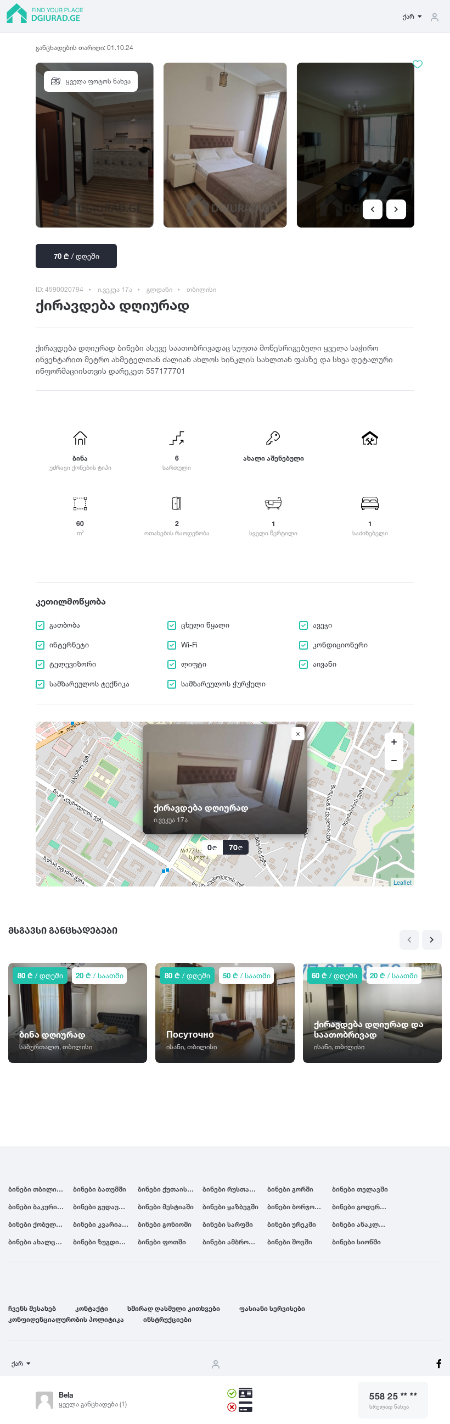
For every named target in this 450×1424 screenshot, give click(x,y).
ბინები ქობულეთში (40, 1224)
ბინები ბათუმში (99, 1189)
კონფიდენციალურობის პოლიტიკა (66, 1319)
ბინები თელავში (360, 1189)
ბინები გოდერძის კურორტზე (364, 1207)
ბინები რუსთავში (232, 1189)
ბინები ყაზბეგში (230, 1207)
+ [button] (394, 742)
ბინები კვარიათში (104, 1224)
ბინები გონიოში (165, 1224)
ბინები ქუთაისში (166, 1189)
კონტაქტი (91, 1308)
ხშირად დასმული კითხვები (173, 1308)
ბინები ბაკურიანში (40, 1207)
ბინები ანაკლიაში (363, 1224)
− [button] (394, 760)
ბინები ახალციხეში (40, 1242)
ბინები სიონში (356, 1242)
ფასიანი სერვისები (272, 1308)
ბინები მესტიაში (166, 1207)
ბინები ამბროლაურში (235, 1242)
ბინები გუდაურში (102, 1207)
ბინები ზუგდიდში (102, 1242)
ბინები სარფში (228, 1224)
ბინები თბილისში (38, 1189)
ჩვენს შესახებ (32, 1308)
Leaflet (402, 882)
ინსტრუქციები (167, 1319)
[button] (396, 209)
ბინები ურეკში (291, 1224)
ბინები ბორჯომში (296, 1207)
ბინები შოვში (289, 1242)
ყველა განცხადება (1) (93, 1404)
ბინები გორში (290, 1189)
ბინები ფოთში (162, 1242)
